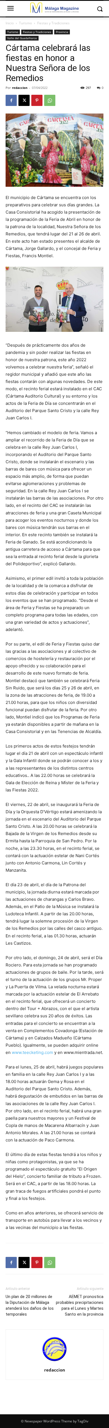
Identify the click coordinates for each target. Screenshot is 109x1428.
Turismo (25, 23)
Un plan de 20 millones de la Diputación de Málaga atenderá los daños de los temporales (30, 1305)
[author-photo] (54, 1362)
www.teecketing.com (32, 1052)
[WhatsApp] (49, 100)
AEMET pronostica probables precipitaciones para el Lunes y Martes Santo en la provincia (79, 1305)
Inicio (10, 23)
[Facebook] (11, 100)
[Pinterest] (36, 100)
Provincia (62, 32)
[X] (24, 100)
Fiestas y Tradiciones (53, 23)
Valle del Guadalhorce (22, 38)
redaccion (19, 88)
